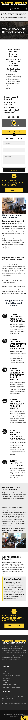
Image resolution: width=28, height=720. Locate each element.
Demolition (6, 678)
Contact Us (6, 682)
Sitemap (16, 716)
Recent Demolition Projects (11, 675)
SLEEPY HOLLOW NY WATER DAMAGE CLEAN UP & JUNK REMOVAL (18, 344)
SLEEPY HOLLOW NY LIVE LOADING (16, 463)
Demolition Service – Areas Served (13, 686)
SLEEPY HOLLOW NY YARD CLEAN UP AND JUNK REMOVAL (17, 404)
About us (6, 673)
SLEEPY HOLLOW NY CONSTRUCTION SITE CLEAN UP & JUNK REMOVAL (17, 373)
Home (4, 671)
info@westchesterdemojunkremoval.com (15, 13)
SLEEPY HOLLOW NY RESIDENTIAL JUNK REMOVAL (17, 318)
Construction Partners (10, 684)
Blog (4, 677)
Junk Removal (7, 680)
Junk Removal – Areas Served (11, 687)
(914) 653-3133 (14, 9)
